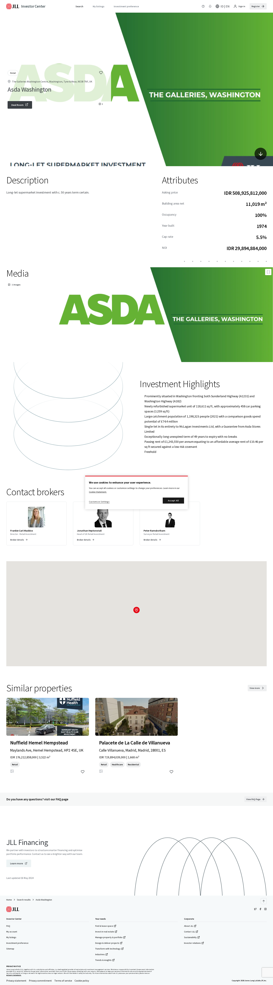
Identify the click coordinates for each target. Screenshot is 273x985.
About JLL (188, 926)
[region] (136, 492)
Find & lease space (104, 926)
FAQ (8, 926)
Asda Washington (44, 899)
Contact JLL (189, 931)
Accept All (173, 500)
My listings (11, 937)
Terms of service (63, 980)
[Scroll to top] (264, 901)
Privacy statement (16, 980)
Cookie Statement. (98, 491)
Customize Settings (99, 501)
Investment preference (17, 943)
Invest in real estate (104, 931)
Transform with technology (108, 948)
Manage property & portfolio (108, 937)
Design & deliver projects (107, 943)
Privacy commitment (40, 980)
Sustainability (190, 937)
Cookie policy (82, 980)
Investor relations (192, 943)
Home (9, 899)
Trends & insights (103, 960)
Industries (100, 954)
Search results (24, 899)
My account (11, 931)
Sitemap (10, 948)
